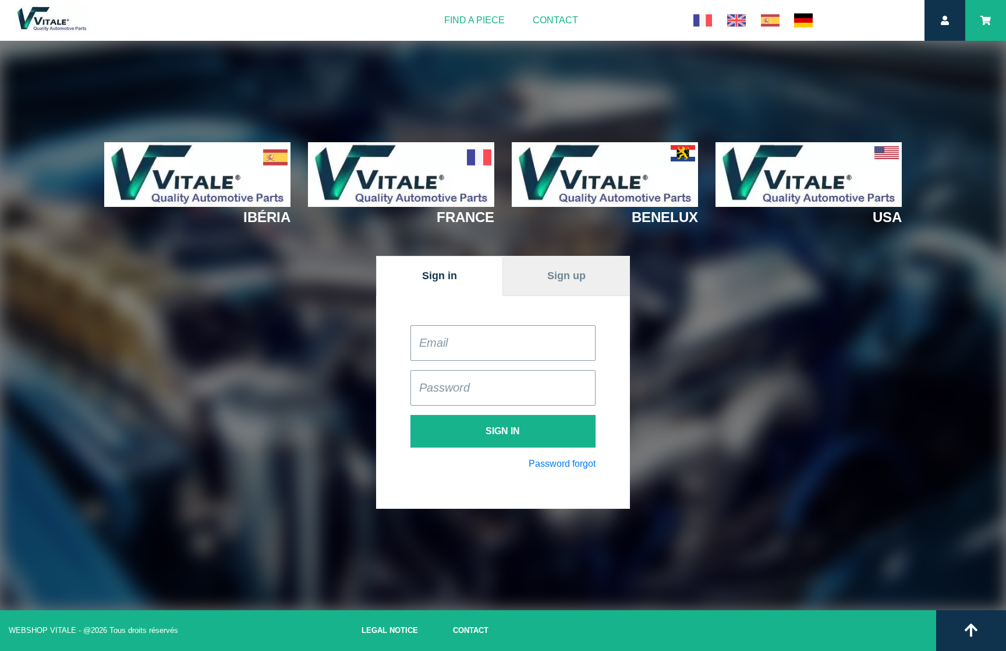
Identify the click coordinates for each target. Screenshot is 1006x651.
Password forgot (562, 464)
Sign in (439, 275)
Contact (555, 20)
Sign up (566, 275)
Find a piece (474, 20)
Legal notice (390, 630)
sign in (503, 431)
